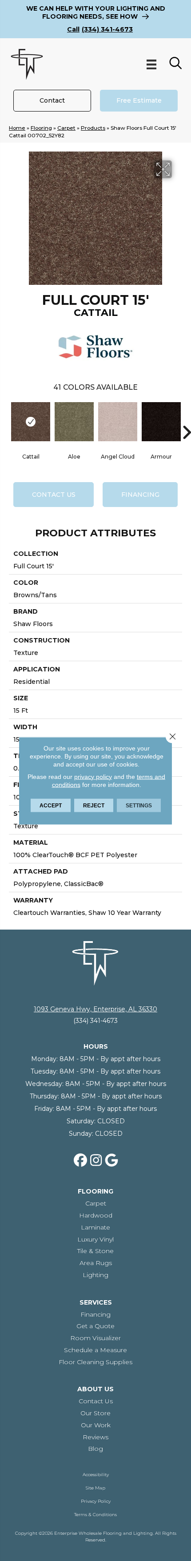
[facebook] (80, 1160)
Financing (140, 495)
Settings (139, 805)
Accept (51, 805)
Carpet (66, 127)
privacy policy (93, 776)
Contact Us (54, 495)
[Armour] (161, 421)
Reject (93, 805)
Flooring (41, 127)
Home (17, 127)
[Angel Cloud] (117, 421)
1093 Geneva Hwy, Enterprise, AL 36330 (95, 1009)
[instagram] (96, 1160)
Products (93, 127)
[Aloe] (74, 421)
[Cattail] (30, 421)
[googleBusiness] (111, 1160)
